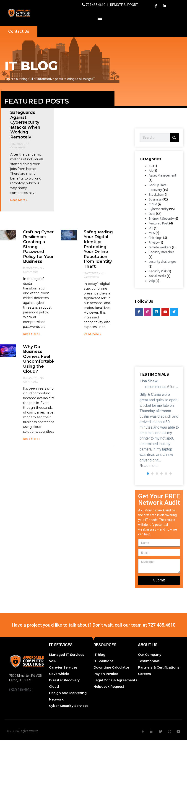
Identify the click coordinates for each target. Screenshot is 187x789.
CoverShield (59, 674)
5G (151, 166)
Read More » (19, 200)
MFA (152, 233)
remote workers (160, 247)
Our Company (149, 655)
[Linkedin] (156, 312)
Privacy (154, 242)
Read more (149, 466)
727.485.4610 (96, 5)
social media (157, 276)
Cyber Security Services (68, 706)
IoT (151, 228)
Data (152, 214)
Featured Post (159, 223)
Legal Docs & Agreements (115, 680)
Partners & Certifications (158, 667)
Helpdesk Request (109, 687)
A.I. (151, 170)
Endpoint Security (161, 218)
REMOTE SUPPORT (124, 5)
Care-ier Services (63, 667)
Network (56, 699)
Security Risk (158, 271)
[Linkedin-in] (164, 6)
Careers (144, 674)
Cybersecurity (159, 209)
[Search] (174, 137)
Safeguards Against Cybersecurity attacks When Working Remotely (25, 125)
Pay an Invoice (106, 674)
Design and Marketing (68, 693)
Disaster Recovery (64, 680)
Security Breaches (161, 252)
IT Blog (99, 655)
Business (155, 199)
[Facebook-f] (156, 6)
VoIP (53, 661)
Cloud (153, 204)
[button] (100, 18)
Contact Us (18, 31)
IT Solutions (104, 661)
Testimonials (149, 661)
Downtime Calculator (111, 667)
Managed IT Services (66, 655)
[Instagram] (148, 312)
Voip (152, 281)
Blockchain (156, 194)
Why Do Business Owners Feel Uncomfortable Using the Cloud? (39, 359)
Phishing (155, 238)
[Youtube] (165, 312)
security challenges (163, 261)
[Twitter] (174, 312)
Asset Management (162, 175)
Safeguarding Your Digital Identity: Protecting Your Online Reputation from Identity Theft (98, 249)
